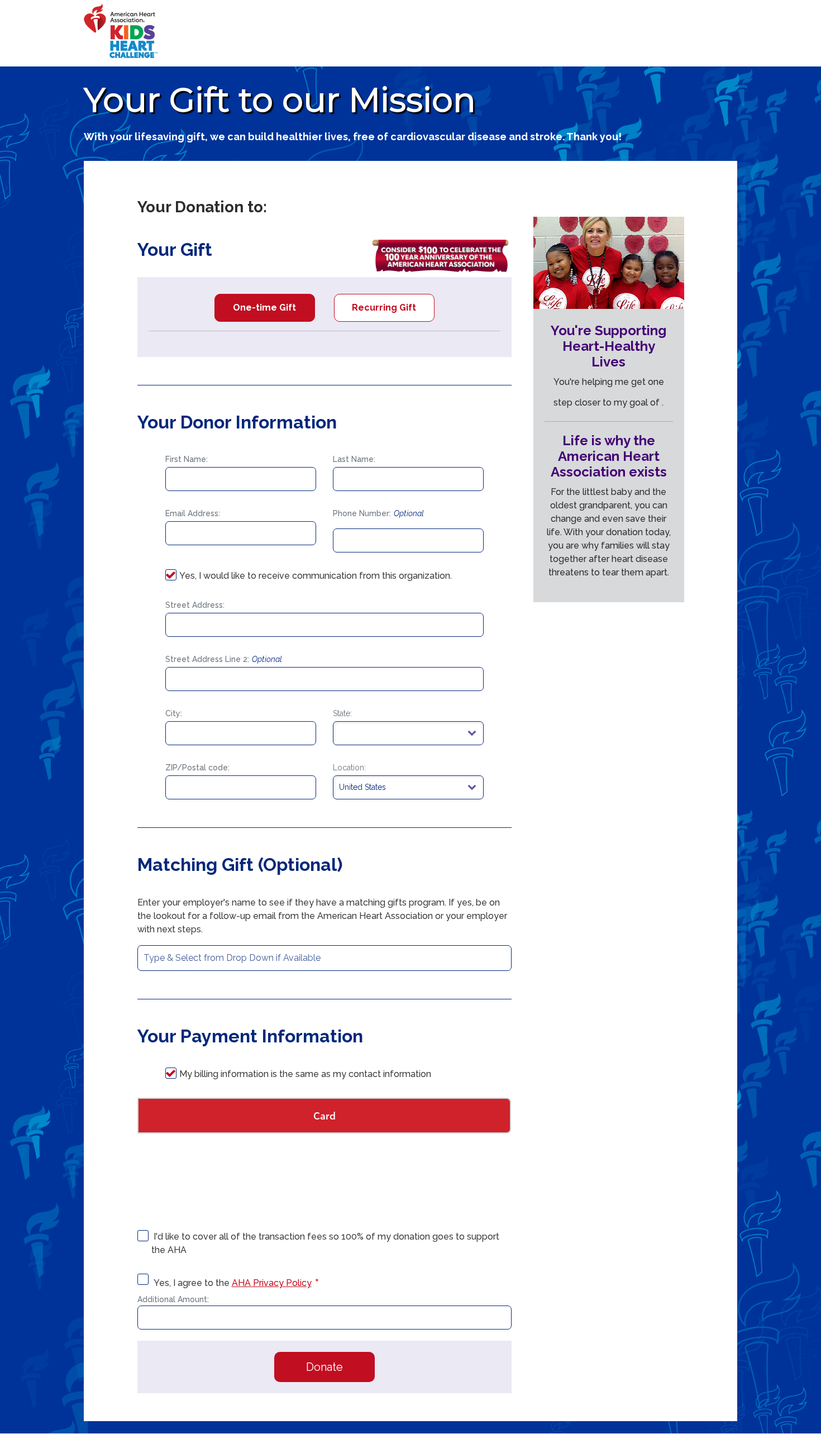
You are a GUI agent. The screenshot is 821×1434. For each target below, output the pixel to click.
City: (173, 713)
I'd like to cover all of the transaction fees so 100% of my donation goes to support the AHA (325, 1243)
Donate (324, 1367)
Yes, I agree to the (231, 1283)
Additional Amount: (173, 1299)
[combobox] (324, 958)
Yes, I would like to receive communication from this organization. (315, 575)
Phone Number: (378, 513)
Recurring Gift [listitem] (384, 307)
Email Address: (192, 513)
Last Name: (354, 459)
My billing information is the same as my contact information (305, 1074)
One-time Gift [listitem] (264, 307)
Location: (349, 767)
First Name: (186, 459)
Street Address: (195, 605)
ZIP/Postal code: (197, 767)
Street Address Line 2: (223, 659)
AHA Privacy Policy (272, 1283)
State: (342, 713)
